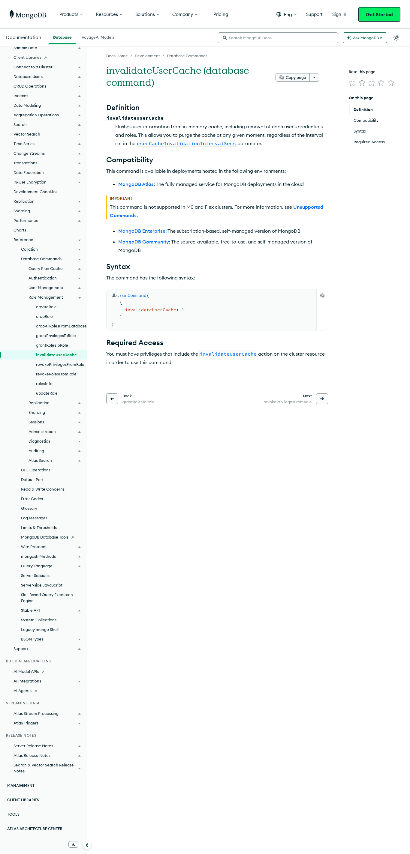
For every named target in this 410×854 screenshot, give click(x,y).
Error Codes (32, 498)
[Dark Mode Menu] (396, 38)
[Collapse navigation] (87, 845)
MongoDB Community (143, 242)
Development (147, 55)
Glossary (29, 508)
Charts (20, 230)
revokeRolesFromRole (56, 374)
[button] (286, 14)
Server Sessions (35, 575)
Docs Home (117, 55)
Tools (13, 814)
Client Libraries (27, 57)
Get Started (379, 14)
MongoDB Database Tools (44, 537)
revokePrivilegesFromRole (60, 364)
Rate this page (362, 71)
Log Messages (34, 517)
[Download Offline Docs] (73, 844)
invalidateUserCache (56, 354)
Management (21, 785)
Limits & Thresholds (39, 527)
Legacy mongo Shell (40, 629)
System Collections (38, 619)
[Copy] (322, 295)
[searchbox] (278, 37)
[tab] (62, 36)
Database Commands (187, 55)
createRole (46, 306)
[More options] (314, 77)
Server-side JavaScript (41, 585)
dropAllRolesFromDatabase (61, 326)
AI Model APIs (26, 671)
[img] (352, 82)
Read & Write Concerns (43, 489)
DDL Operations (35, 469)
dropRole (44, 316)
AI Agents (23, 690)
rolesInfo (44, 383)
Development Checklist (35, 191)
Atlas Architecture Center (34, 828)
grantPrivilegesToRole (56, 335)
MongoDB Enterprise (141, 231)
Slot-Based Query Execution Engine (47, 597)
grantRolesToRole (52, 345)
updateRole (47, 393)
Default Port (32, 479)
